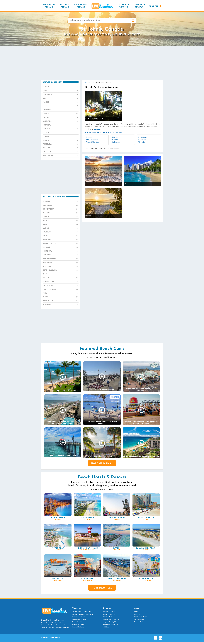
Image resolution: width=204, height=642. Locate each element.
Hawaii (115, 139)
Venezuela (61, 144)
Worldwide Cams (78, 627)
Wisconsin (61, 304)
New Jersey (143, 137)
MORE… (106, 627)
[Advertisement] (102, 62)
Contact (137, 614)
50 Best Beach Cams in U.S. (82, 612)
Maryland (61, 240)
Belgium (61, 133)
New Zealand (61, 155)
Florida (115, 137)
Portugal (61, 125)
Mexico (61, 87)
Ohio (61, 274)
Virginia (141, 142)
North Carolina (61, 270)
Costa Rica (61, 94)
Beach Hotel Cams (78, 622)
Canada (89, 137)
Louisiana (61, 232)
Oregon (61, 278)
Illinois (61, 228)
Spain (61, 91)
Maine (61, 236)
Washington (61, 301)
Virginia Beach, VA (109, 622)
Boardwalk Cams (78, 624)
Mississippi (61, 255)
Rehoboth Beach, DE (110, 624)
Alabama (61, 201)
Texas (61, 293)
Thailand (61, 110)
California (116, 142)
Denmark (61, 148)
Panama (61, 136)
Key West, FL (108, 617)
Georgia (61, 220)
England (61, 117)
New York (61, 266)
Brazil (61, 106)
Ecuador (61, 129)
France (61, 102)
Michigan (61, 247)
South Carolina (61, 289)
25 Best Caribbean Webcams (82, 614)
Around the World (93, 142)
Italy (61, 98)
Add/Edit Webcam (140, 617)
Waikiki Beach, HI (109, 612)
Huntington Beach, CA (111, 619)
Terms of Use (139, 619)
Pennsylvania (61, 282)
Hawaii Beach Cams (79, 619)
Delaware (142, 139)
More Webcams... (102, 463)
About (136, 612)
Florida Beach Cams (79, 617)
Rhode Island (61, 285)
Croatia (61, 140)
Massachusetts (61, 243)
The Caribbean (92, 139)
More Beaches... (102, 588)
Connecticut (61, 209)
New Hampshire (61, 259)
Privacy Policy (139, 622)
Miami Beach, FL (109, 614)
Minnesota (61, 251)
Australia (61, 152)
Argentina (61, 121)
